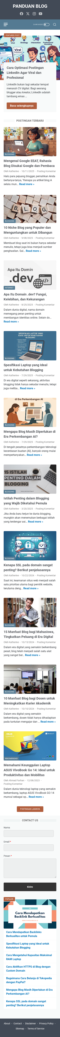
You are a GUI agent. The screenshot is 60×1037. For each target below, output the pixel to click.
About (7, 1023)
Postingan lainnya (30, 809)
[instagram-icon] (34, 14)
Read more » (26, 184)
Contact (18, 1023)
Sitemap (20, 1028)
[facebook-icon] (21, 14)
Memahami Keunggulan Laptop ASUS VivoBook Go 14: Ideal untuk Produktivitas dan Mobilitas (29, 770)
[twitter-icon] (28, 14)
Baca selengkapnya (23, 106)
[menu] (8, 25)
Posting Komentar (46, 171)
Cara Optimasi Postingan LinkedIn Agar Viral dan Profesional (25, 73)
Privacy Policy (46, 1023)
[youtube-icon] (40, 14)
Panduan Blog (30, 6)
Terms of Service (36, 1028)
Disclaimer (30, 1023)
